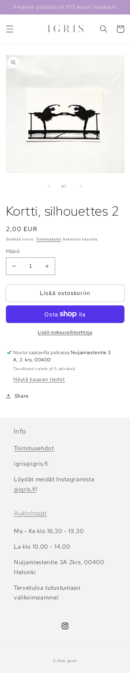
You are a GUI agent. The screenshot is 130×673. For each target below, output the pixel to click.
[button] (9, 29)
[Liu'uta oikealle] (81, 186)
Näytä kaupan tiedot (39, 379)
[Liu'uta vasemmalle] (49, 186)
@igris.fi (25, 489)
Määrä (13, 251)
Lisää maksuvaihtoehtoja (65, 332)
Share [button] (22, 395)
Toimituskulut (48, 239)
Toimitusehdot (34, 448)
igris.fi (72, 661)
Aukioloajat (30, 513)
